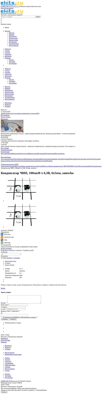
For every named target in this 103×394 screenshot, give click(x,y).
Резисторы (72, 159)
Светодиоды (16, 161)
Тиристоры (33, 161)
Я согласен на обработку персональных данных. (19, 317)
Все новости (5, 115)
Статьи (7, 51)
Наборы (11, 34)
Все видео (4, 119)
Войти (3, 288)
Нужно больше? (6, 248)
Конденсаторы (46, 159)
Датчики (10, 159)
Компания (4, 338)
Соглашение (9, 363)
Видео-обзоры (10, 369)
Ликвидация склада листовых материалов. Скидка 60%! (20, 113)
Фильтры (49, 161)
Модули (11, 33)
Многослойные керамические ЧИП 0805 (56, 166)
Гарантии (8, 54)
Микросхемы (13, 40)
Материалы (13, 36)
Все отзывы (5, 148)
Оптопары (65, 159)
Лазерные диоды (56, 159)
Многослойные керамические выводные (28, 166)
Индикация (13, 42)
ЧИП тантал (74, 166)
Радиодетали (13, 38)
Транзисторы (41, 161)
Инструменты (13, 45)
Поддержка (13, 63)
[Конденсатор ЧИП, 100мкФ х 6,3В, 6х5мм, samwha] (21, 201)
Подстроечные (84, 166)
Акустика (4, 159)
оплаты (9, 258)
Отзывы (7, 349)
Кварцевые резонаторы (33, 159)
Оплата (11, 60)
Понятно (4, 392)
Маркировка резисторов (13, 354)
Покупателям (5, 340)
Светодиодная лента (83, 159)
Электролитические (7, 166)
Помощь (8, 58)
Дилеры (7, 367)
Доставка (12, 61)
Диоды (15, 159)
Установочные (14, 44)
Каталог (7, 31)
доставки (17, 258)
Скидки (7, 52)
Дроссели (21, 159)
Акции (7, 358)
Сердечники (25, 161)
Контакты (8, 56)
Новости (8, 49)
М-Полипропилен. (95, 166)
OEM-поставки (10, 365)
